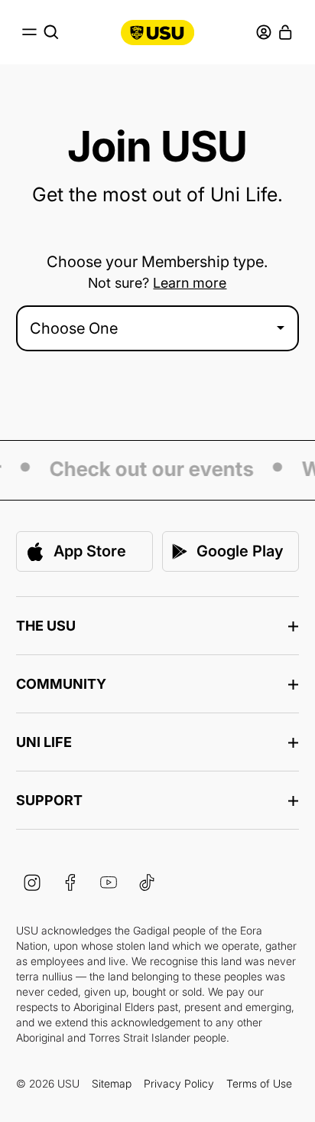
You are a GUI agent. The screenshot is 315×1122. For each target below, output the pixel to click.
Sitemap (112, 1083)
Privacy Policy (179, 1083)
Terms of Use (259, 1083)
